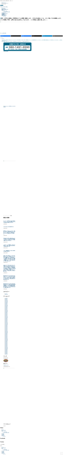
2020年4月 (6, 336)
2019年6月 (6, 343)
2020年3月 (6, 337)
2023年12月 (6, 310)
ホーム (3, 429)
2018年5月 (6, 352)
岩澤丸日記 (6, 294)
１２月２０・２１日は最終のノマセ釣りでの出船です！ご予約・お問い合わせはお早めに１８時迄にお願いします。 (9, 246)
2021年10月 (6, 324)
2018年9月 (6, 349)
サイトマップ (4, 2)
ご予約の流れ (5, 449)
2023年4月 (6, 314)
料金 (2, 448)
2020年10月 (6, 332)
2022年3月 (6, 321)
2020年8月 (6, 334)
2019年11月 (6, 339)
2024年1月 (6, 309)
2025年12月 (6, 300)
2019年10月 (6, 340)
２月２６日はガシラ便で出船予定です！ (8, 226)
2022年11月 (6, 316)
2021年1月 (6, 330)
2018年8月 (6, 350)
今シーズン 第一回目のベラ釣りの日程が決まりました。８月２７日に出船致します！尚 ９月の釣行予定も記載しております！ (9, 222)
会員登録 (3, 451)
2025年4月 (6, 303)
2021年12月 (6, 322)
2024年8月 (6, 307)
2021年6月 (6, 326)
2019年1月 (6, 346)
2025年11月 (6, 301)
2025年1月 (6, 304)
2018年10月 (6, 348)
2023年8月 (6, 312)
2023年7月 (6, 313)
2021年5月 (6, 327)
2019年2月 (6, 345)
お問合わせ (1, 5)
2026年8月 (6, 298)
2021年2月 (6, 329)
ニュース (4, 16)
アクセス (3, 433)
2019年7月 (6, 342)
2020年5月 (6, 335)
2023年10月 (6, 311)
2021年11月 (6, 323)
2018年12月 (6, 347)
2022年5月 (6, 319)
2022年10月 (6, 317)
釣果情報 (3, 452)
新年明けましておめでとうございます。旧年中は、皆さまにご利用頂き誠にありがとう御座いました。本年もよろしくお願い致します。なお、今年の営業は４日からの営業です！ (9, 232)
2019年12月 (6, 338)
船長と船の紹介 (4, 430)
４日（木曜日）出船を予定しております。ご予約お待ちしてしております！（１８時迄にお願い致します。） (16, 41)
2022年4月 (6, 320)
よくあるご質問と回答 (6, 432)
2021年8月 (6, 325)
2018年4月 (6, 353)
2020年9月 (6, 333)
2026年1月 (6, 299)
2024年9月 (6, 306)
